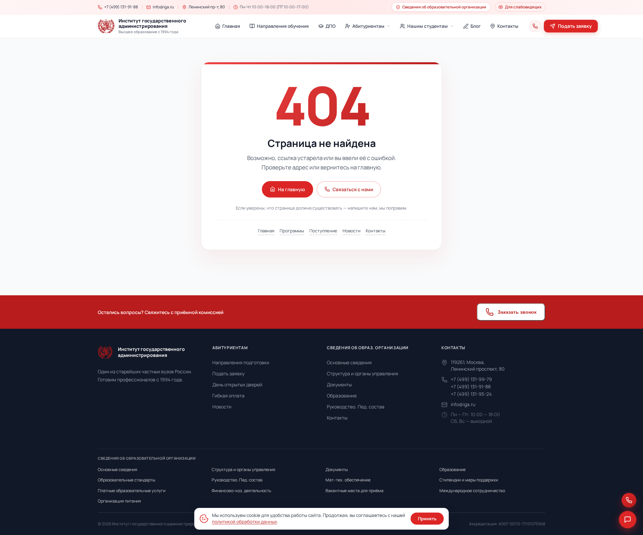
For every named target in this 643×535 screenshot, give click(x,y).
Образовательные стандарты (126, 480)
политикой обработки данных (244, 522)
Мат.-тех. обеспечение (348, 480)
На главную (291, 189)
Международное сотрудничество (472, 490)
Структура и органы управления (362, 373)
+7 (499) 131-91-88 (471, 386)
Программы (292, 231)
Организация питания (119, 501)
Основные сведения (349, 362)
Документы (339, 384)
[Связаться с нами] (629, 500)
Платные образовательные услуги (131, 490)
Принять (427, 519)
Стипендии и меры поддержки (468, 480)
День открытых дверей (237, 384)
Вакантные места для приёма (354, 490)
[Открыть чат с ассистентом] (627, 519)
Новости (351, 231)
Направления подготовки (240, 362)
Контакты (375, 231)
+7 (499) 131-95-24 (471, 394)
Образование (342, 395)
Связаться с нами (353, 189)
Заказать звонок (517, 312)
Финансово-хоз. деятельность (241, 490)
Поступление (323, 231)
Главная (266, 231)
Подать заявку (228, 373)
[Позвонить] (535, 26)
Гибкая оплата (228, 395)
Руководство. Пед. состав (355, 406)
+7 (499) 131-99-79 (471, 379)
